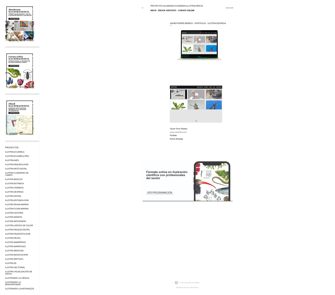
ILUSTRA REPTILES (14, 259)
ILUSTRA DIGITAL (13, 196)
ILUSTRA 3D (10, 263)
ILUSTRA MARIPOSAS (15, 246)
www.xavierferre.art (178, 132)
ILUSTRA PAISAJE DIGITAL (17, 230)
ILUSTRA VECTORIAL (15, 267)
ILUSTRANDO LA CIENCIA (17, 278)
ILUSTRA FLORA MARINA (17, 209)
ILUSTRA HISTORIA (14, 213)
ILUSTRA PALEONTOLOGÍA (17, 234)
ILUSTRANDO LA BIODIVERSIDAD (13, 283)
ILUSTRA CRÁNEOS (14, 188)
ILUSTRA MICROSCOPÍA (16, 255)
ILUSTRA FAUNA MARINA (17, 204)
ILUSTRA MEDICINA (14, 251)
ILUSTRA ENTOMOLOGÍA (17, 200)
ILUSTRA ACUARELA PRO (17, 156)
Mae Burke (194, 287)
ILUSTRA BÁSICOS (14, 179)
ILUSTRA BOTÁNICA (14, 183)
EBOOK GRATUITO (167, 10)
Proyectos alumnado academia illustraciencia (176, 6)
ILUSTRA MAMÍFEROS (15, 242)
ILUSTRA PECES (13, 238)
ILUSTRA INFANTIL (13, 217)
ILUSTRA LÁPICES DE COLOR (19, 225)
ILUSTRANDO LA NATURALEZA (19, 289)
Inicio (153, 10)
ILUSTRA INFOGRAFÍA (15, 221)
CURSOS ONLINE (186, 10)
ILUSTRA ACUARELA (14, 152)
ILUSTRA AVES (12, 160)
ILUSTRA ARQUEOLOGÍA (16, 164)
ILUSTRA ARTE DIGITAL (16, 169)
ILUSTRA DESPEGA (14, 192)
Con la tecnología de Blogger (189, 283)
